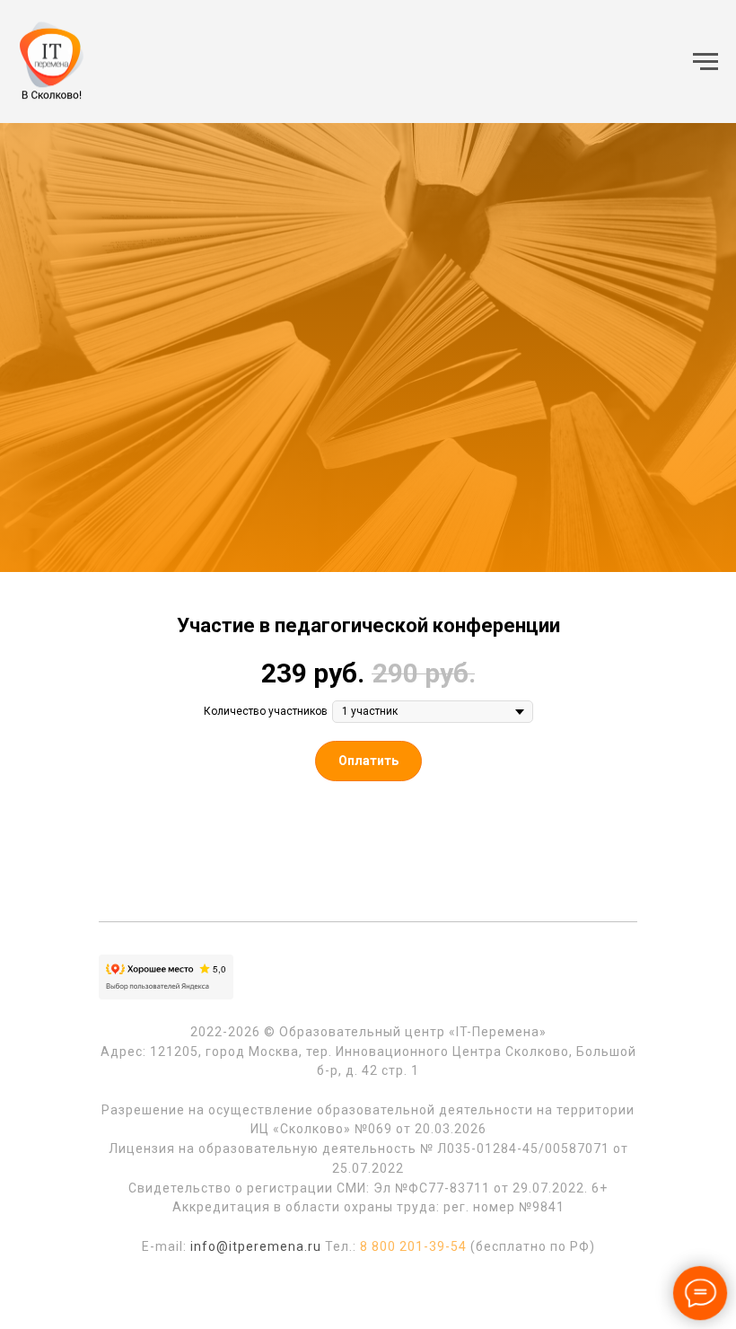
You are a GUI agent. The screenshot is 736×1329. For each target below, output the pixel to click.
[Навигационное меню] (705, 62)
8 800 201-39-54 (413, 1246)
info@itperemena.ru (255, 1246)
